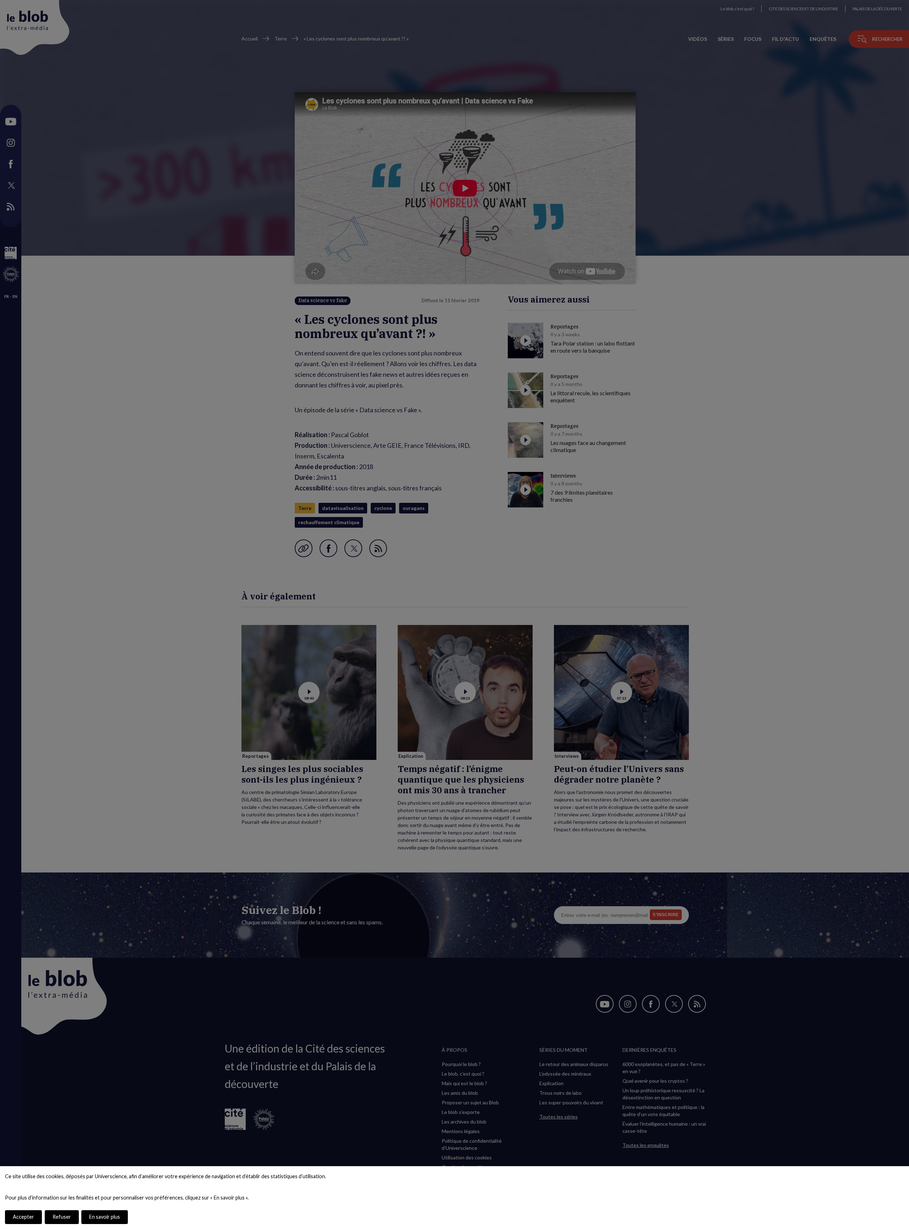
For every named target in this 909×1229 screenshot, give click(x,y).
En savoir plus (104, 1217)
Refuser (62, 1217)
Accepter (23, 1217)
